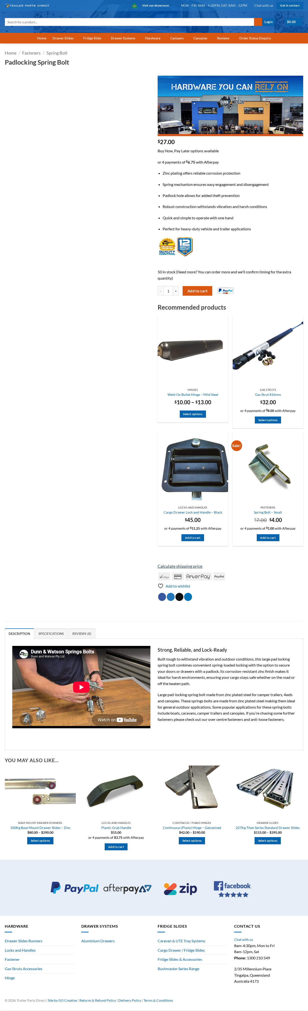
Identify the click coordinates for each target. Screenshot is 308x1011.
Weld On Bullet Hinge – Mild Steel (192, 394)
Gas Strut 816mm (268, 394)
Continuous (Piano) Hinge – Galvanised (192, 828)
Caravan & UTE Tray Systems (181, 940)
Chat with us (263, 5)
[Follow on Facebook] (285, 1002)
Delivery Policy (129, 1000)
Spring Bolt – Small (268, 512)
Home (41, 38)
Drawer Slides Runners (23, 940)
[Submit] (258, 22)
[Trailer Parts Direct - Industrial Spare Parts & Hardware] (29, 5)
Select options (192, 414)
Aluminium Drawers (98, 940)
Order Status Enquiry (255, 38)
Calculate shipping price (180, 566)
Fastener (12, 959)
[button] (268, 22)
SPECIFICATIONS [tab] (51, 634)
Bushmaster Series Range (178, 968)
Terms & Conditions (158, 1000)
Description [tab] (19, 634)
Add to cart (197, 291)
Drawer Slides (62, 38)
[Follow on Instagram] (290, 1002)
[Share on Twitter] (171, 597)
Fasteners (31, 52)
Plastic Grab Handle (116, 828)
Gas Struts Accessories (23, 968)
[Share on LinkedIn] (188, 597)
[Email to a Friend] (179, 597)
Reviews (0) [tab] (81, 634)
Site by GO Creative (62, 1000)
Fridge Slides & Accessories (180, 959)
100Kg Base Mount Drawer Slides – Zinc (40, 828)
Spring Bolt (57, 52)
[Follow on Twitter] (295, 1002)
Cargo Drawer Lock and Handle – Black (193, 512)
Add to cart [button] (193, 537)
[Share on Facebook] (162, 597)
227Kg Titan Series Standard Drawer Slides (268, 828)
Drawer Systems (123, 38)
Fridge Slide (92, 38)
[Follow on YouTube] (300, 1002)
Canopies (200, 38)
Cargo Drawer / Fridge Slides (181, 950)
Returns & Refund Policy (97, 1000)
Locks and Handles (20, 950)
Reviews (223, 38)
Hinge (10, 977)
